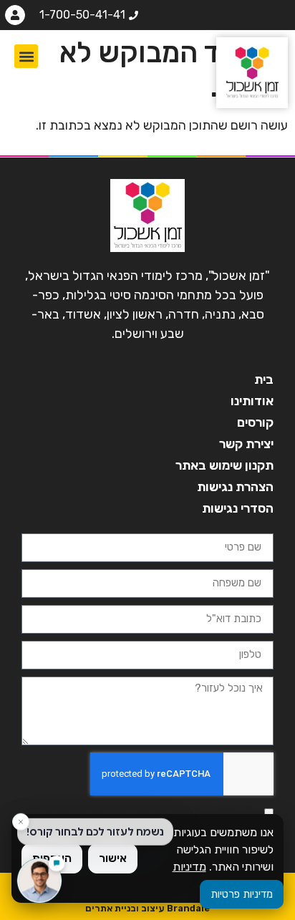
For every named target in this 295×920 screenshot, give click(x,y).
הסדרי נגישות (238, 508)
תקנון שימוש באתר (224, 465)
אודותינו (252, 401)
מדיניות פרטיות (242, 894)
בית (264, 379)
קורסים (255, 422)
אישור (113, 858)
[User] (15, 15)
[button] (26, 56)
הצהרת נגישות (235, 487)
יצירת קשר (246, 444)
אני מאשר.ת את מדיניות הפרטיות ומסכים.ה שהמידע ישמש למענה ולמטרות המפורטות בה (139, 813)
